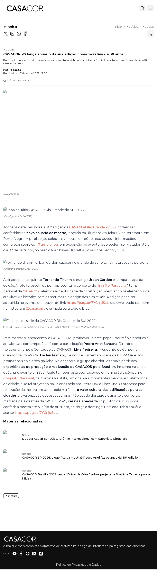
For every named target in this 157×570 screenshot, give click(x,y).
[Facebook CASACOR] (21, 554)
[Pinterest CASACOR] (28, 554)
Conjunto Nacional (18, 378)
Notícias (132, 27)
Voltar (12, 27)
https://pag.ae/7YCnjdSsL (88, 303)
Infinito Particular (112, 285)
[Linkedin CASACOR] (34, 554)
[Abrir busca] (142, 8)
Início (118, 27)
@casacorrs (35, 308)
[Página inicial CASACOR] (24, 8)
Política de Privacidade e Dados (78, 565)
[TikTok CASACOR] (41, 553)
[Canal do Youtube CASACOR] (14, 554)
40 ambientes (47, 244)
